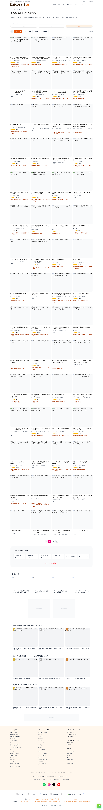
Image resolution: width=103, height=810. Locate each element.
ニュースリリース (64, 799)
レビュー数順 (28, 31)
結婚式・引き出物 (42, 759)
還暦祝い (40, 745)
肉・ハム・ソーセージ (19, 9)
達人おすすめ (70, 4)
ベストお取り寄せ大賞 (72, 734)
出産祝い (40, 740)
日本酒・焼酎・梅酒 (14, 764)
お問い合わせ (57, 779)
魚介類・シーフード (14, 738)
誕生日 (40, 747)
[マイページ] (91, 4)
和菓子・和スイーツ (14, 734)
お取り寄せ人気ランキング (73, 730)
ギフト (54, 4)
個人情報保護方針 (44, 799)
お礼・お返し (41, 742)
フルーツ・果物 (13, 755)
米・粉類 (12, 751)
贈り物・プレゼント (43, 732)
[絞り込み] (11, 31)
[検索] (87, 4)
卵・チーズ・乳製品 (14, 753)
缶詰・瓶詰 (12, 759)
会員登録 (69, 744)
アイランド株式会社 (34, 799)
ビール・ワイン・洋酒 (15, 766)
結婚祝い (40, 738)
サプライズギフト (42, 753)
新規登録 (91, 1)
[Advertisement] (39, 608)
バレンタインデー (71, 751)
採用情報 (52, 799)
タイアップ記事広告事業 (84, 801)
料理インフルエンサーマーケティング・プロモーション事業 (63, 801)
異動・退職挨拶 (42, 764)
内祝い (40, 757)
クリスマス (69, 761)
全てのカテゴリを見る (50, 563)
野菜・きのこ (13, 757)
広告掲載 (57, 799)
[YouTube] (58, 784)
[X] (53, 784)
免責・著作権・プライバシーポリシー (43, 779)
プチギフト (41, 736)
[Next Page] (56, 541)
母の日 (68, 755)
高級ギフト (41, 751)
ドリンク (12, 761)
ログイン (85, 1)
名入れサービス (42, 755)
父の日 (68, 757)
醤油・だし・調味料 (14, 745)
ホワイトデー (70, 753)
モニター (82, 4)
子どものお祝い (42, 749)
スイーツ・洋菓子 (14, 732)
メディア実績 (66, 779)
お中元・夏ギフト (71, 759)
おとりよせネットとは (38, 776)
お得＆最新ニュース (71, 736)
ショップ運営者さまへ (51, 776)
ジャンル (47, 4)
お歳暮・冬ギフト (71, 763)
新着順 (36, 31)
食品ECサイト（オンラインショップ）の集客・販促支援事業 (32, 801)
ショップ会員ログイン (64, 776)
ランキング (61, 4)
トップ (10, 9)
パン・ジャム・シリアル (15, 747)
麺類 (11, 749)
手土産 (40, 734)
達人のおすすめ (70, 732)
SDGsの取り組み (74, 799)
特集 (76, 4)
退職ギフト (41, 761)
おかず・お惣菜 (13, 740)
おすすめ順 (18, 31)
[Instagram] (49, 784)
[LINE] (44, 784)
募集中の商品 (70, 742)
